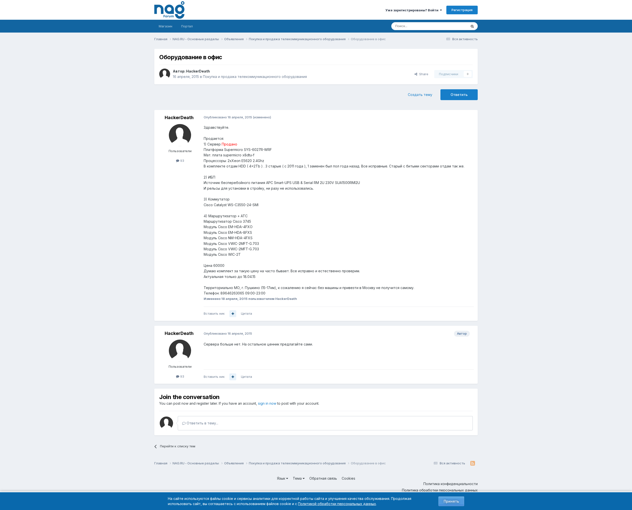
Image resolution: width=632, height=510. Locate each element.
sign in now (267, 403)
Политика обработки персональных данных (440, 490)
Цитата (246, 313)
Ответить (459, 94)
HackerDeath (198, 71)
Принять (451, 501)
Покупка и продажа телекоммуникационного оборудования (255, 76)
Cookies (348, 478)
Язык (281, 478)
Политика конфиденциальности (450, 484)
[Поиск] (472, 26)
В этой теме (451, 26)
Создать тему (420, 94)
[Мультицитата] (232, 313)
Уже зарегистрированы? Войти (412, 10)
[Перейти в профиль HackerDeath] (164, 74)
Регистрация (462, 10)
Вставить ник (214, 313)
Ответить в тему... (202, 423)
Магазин (165, 26)
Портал (187, 26)
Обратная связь (323, 478)
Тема (298, 478)
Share (422, 74)
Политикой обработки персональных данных (337, 504)
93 (181, 161)
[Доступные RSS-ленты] (473, 463)
